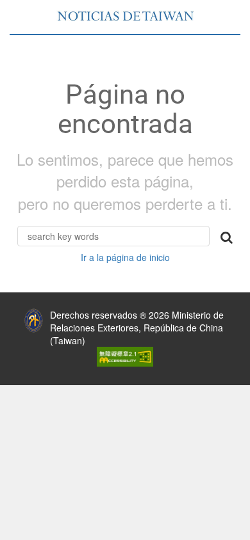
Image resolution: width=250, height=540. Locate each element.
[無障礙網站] (125, 355)
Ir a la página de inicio (125, 257)
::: (9, 311)
